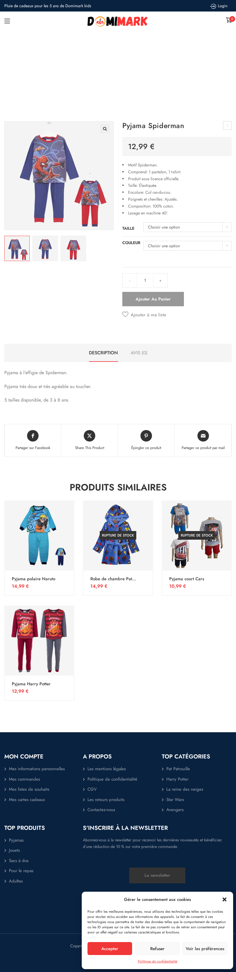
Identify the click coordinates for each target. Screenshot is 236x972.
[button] (224, 899)
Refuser (157, 949)
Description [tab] (103, 352)
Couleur (131, 243)
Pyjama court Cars (186, 578)
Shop (107, 77)
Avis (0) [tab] (139, 352)
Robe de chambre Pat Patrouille (111, 578)
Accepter (109, 949)
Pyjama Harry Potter (31, 683)
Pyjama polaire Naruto (33, 578)
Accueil (90, 77)
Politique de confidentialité (157, 961)
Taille (128, 228)
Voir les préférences (205, 949)
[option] (17, 248)
